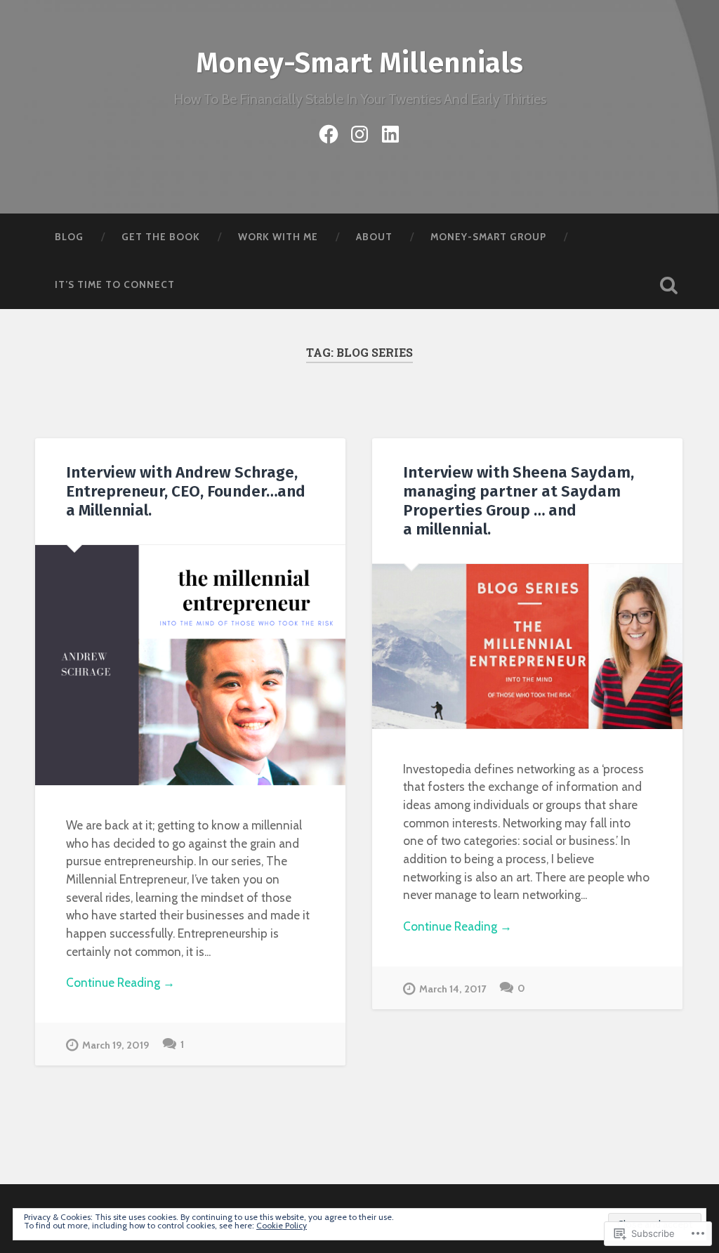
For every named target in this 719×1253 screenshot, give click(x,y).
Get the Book (160, 236)
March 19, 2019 (115, 1045)
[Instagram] (359, 131)
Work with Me (278, 236)
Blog (69, 236)
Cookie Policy (281, 1225)
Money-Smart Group (488, 236)
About (374, 236)
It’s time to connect (115, 284)
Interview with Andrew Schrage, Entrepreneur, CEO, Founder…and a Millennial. (185, 491)
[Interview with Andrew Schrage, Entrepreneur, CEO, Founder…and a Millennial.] (190, 665)
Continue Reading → (120, 982)
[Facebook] (328, 131)
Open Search (669, 285)
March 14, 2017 (452, 989)
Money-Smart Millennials (359, 63)
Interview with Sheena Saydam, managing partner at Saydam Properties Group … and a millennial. (518, 501)
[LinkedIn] (390, 131)
